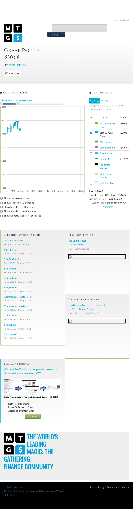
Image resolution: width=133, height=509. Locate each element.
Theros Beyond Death (82, 309)
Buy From (94, 101)
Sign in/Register (122, 20)
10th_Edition (11, 249)
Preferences (108, 206)
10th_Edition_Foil (13, 240)
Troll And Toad (107, 183)
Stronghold (10, 334)
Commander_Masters (16, 306)
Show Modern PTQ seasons (19, 202)
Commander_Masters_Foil (18, 296)
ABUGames (106, 142)
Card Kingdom (107, 147)
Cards (55, 34)
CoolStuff (105, 159)
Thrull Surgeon (77, 240)
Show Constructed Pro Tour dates (22, 215)
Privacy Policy (97, 487)
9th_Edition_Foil (12, 277)
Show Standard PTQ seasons (20, 206)
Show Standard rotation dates (20, 211)
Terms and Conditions (118, 487)
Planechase (10, 324)
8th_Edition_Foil (12, 259)
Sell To (105, 101)
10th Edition (17, 65)
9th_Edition (10, 287)
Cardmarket (106, 153)
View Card (14, 73)
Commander (10, 315)
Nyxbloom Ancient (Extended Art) (88, 305)
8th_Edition (10, 268)
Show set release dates (16, 198)
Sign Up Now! (32, 416)
